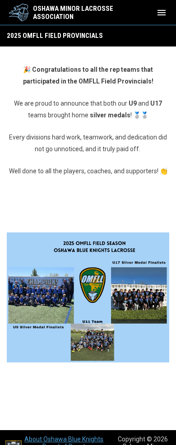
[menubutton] (161, 12)
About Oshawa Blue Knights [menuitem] (63, 439)
